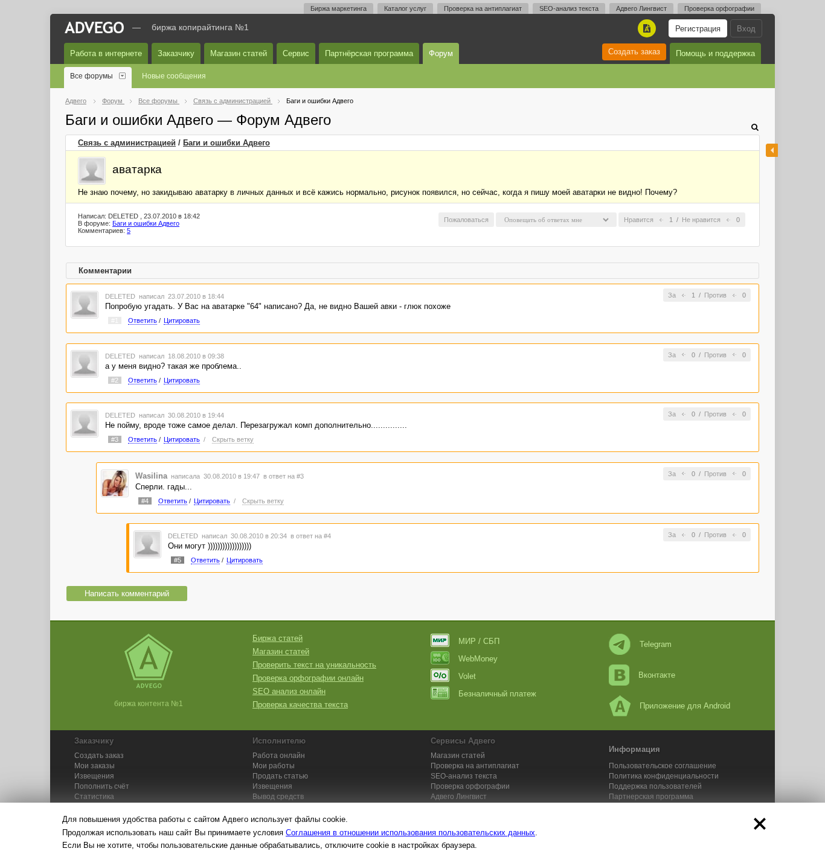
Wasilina (151, 475)
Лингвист (459, 796)
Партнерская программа (651, 796)
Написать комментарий (127, 593)
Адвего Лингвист (641, 8)
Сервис (296, 53)
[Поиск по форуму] (755, 127)
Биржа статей (277, 638)
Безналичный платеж (497, 693)
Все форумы (91, 76)
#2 (114, 380)
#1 (114, 320)
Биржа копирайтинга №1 (200, 27)
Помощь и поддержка (715, 53)
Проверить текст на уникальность (314, 664)
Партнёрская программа (369, 53)
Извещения (94, 776)
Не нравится (701, 219)
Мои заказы (94, 766)
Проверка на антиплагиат (483, 8)
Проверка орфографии (719, 8)
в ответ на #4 (311, 536)
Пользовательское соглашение (662, 766)
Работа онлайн (278, 755)
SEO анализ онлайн (289, 691)
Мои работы (273, 766)
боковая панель (772, 150)
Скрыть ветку (233, 439)
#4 (145, 501)
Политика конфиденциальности (664, 776)
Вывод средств (278, 796)
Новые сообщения (174, 76)
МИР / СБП (478, 641)
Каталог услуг (405, 8)
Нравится (638, 219)
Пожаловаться (466, 219)
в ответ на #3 (283, 476)
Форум (441, 53)
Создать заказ (634, 51)
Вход (746, 28)
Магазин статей (238, 53)
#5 (177, 560)
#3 (114, 439)
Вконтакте (656, 675)
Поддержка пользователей (655, 786)
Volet (467, 676)
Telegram (656, 644)
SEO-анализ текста (569, 8)
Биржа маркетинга (338, 8)
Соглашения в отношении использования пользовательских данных (410, 832)
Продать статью (280, 776)
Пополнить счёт (101, 786)
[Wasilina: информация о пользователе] (115, 482)
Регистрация (698, 28)
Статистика (94, 796)
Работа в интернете (106, 53)
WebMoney (478, 658)
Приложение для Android (685, 705)
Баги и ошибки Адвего (226, 142)
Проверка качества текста (300, 704)
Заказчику (176, 53)
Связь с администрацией (127, 142)
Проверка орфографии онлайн (308, 678)
